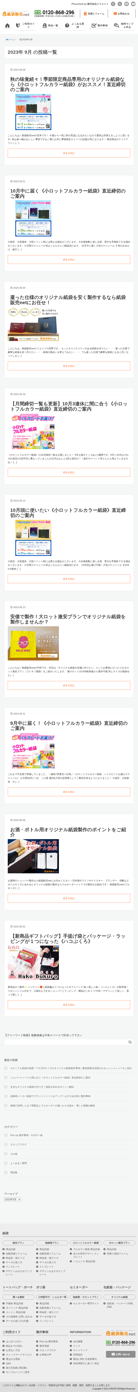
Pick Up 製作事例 (49, 1341)
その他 (13, 1154)
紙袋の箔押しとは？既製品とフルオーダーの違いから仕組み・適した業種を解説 (52, 1105)
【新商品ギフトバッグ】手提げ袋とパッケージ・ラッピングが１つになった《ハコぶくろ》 (68, 938)
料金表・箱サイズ (15, 1258)
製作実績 (44, 1346)
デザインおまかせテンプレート (19, 1273)
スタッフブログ (18, 1144)
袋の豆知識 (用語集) (16, 1367)
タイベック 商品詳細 (17, 1307)
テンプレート (13, 1266)
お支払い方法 (13, 1350)
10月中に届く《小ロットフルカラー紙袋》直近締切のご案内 (68, 193)
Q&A (8, 1363)
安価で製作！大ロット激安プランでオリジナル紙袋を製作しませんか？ (68, 619)
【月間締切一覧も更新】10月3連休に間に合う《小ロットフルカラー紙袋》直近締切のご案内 (69, 406)
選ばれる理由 (13, 1359)
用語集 (13, 1172)
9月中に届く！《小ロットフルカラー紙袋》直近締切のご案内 (69, 726)
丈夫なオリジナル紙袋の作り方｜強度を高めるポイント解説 (42, 1087)
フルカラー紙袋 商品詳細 (86, 1249)
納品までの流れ (14, 1346)
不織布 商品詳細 (14, 1303)
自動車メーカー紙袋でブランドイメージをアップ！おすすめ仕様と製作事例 (50, 1096)
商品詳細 (10, 1249)
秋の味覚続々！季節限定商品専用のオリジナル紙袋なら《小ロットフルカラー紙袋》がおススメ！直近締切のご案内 (68, 84)
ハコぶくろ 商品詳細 (84, 1261)
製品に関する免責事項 (85, 1359)
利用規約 (78, 1354)
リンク (76, 1346)
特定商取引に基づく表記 (86, 1363)
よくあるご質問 (18, 1163)
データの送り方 (14, 1262)
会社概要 (78, 1341)
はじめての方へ (14, 1341)
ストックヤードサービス (19, 1354)
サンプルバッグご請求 (17, 1372)
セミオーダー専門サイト (86, 1303)
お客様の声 (45, 1354)
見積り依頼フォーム (117, 1253)
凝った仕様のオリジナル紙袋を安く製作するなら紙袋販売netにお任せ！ (68, 300)
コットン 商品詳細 (15, 1312)
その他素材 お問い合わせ (19, 1316)
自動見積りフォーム (16, 1253)
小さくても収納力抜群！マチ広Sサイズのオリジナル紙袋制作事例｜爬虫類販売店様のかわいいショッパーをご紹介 (71, 1068)
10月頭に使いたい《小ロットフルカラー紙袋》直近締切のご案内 (68, 513)
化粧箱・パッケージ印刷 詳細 (120, 1305)
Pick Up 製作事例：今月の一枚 (26, 1135)
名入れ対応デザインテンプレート (86, 1255)
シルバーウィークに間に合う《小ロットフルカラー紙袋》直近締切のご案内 (50, 1077)
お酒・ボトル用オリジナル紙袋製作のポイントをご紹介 (68, 832)
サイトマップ (80, 1350)
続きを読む (69, 153)
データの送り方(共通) (17, 1321)
